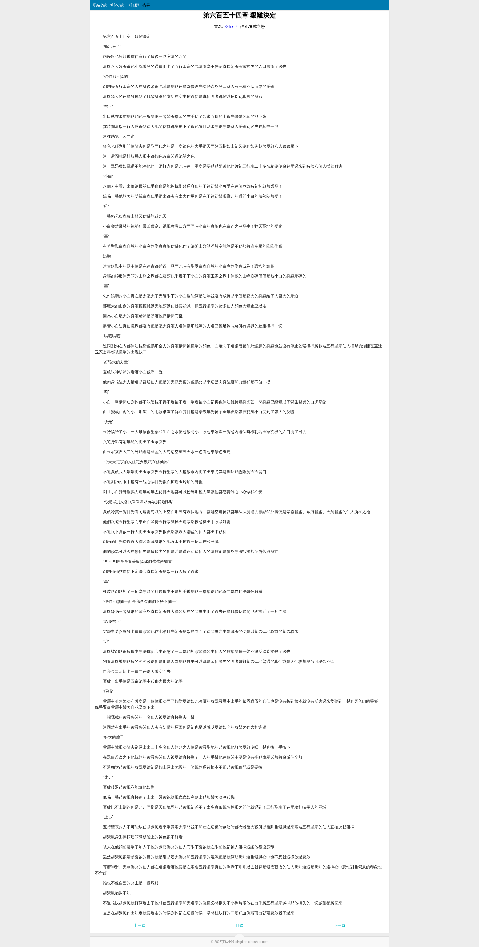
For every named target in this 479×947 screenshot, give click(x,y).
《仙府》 (134, 5)
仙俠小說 (117, 5)
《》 (231, 26)
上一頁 (140, 925)
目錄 (239, 925)
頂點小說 (100, 5)
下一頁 (339, 925)
